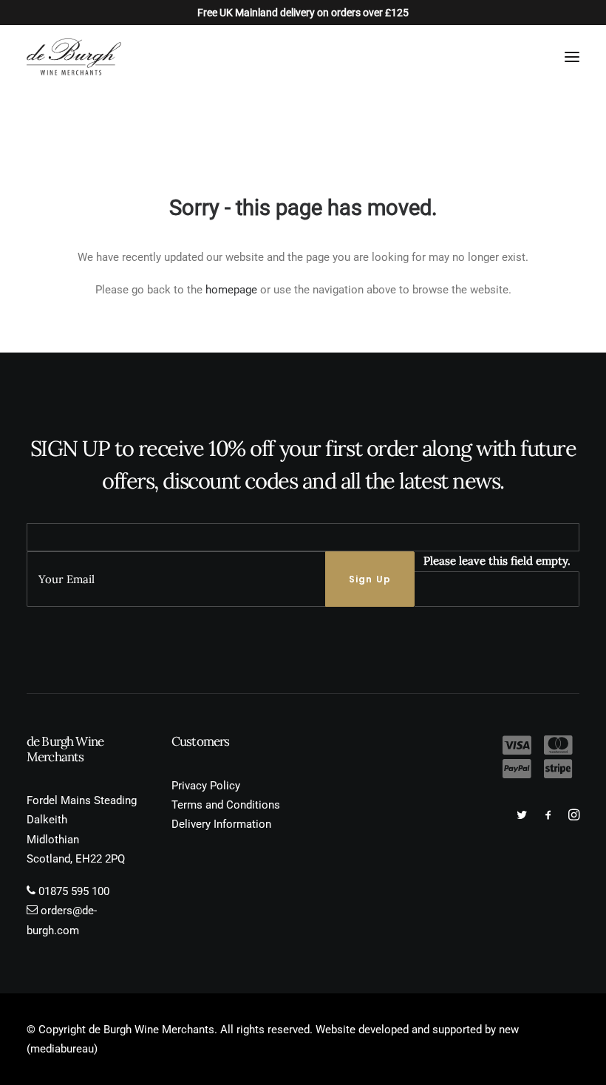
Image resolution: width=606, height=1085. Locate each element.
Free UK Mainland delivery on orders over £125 (303, 12)
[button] (572, 57)
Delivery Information (221, 824)
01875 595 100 (73, 891)
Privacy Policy (205, 785)
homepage (231, 289)
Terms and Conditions (225, 805)
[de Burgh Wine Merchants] (74, 56)
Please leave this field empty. (497, 561)
